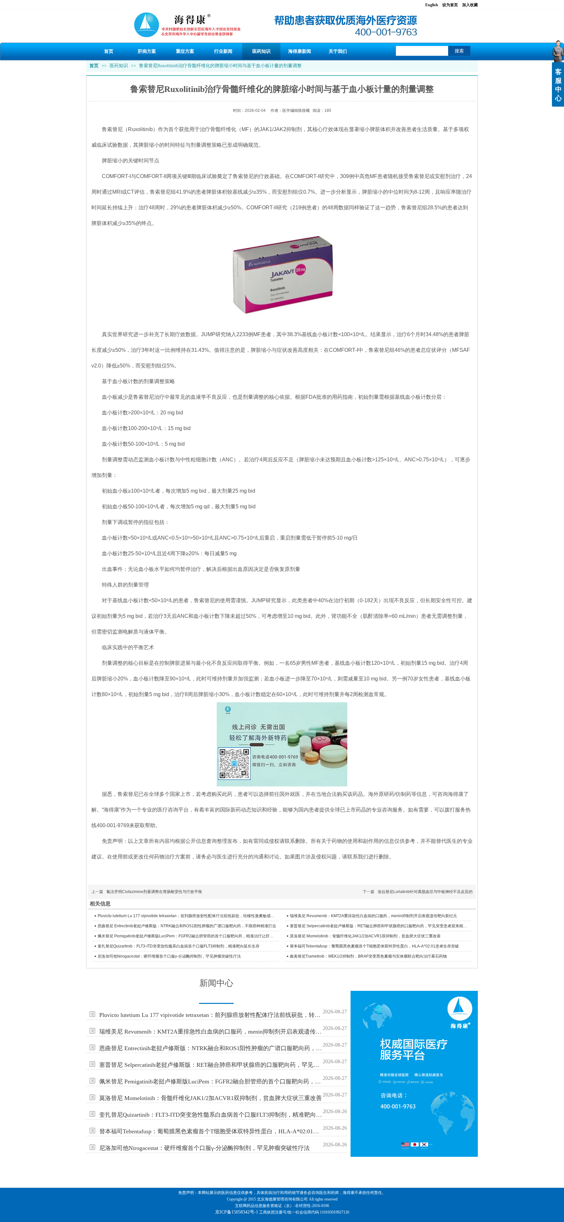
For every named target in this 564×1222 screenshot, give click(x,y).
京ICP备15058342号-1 (236, 1212)
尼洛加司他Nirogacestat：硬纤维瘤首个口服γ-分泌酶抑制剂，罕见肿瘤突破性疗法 (169, 956)
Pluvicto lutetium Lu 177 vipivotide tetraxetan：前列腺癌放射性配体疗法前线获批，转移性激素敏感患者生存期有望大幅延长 (187, 916)
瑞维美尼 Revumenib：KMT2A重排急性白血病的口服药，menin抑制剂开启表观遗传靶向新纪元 (373, 916)
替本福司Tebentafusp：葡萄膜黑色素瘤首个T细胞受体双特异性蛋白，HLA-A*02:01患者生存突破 (374, 946)
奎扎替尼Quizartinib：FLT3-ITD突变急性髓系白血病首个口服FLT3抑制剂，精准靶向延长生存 (178, 946)
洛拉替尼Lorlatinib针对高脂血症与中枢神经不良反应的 (425, 891)
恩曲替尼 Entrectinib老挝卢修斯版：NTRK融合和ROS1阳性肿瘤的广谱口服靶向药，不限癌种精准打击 (187, 926)
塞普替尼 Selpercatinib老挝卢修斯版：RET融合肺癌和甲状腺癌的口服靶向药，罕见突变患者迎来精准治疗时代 (379, 926)
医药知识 (119, 65)
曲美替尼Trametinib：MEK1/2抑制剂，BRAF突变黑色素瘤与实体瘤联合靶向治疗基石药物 (368, 956)
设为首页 (450, 5)
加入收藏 (470, 5)
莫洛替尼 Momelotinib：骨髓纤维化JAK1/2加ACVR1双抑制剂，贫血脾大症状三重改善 (365, 936)
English (431, 5)
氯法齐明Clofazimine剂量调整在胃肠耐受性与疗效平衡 (154, 891)
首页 (94, 65)
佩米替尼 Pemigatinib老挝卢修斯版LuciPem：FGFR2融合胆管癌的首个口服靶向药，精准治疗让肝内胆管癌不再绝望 (187, 936)
